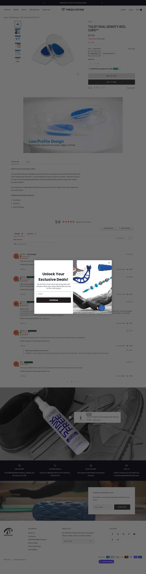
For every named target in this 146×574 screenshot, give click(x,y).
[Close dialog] (109, 262)
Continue (53, 300)
